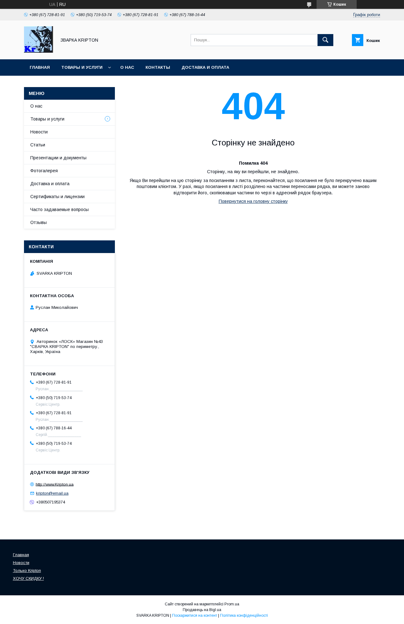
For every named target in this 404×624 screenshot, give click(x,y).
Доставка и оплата (205, 67)
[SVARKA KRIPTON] (38, 51)
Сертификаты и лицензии (57, 196)
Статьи (37, 144)
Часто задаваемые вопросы (59, 209)
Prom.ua (231, 604)
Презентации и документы (58, 157)
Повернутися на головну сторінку (253, 201)
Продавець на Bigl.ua (202, 610)
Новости (39, 131)
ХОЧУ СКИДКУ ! (28, 578)
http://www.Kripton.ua (55, 484)
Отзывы (38, 222)
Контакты (158, 67)
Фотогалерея (44, 170)
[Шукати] (325, 40)
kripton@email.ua (52, 493)
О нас (127, 67)
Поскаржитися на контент (194, 615)
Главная (40, 67)
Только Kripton (27, 570)
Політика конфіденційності (244, 615)
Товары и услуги (82, 67)
